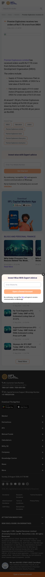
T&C (22, 297)
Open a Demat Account (22, 292)
